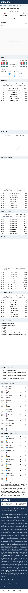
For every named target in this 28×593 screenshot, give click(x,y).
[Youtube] (12, 579)
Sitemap (11, 583)
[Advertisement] (14, 41)
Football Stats (3, 5)
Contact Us (17, 583)
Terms (2, 583)
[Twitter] (5, 579)
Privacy (6, 583)
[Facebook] (2, 579)
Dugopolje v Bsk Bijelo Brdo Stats (14, 5)
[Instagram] (9, 579)
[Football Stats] (5, 2)
